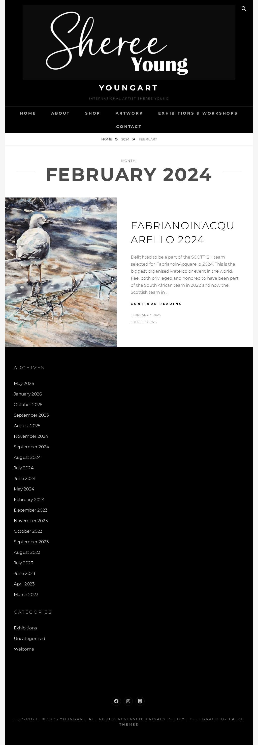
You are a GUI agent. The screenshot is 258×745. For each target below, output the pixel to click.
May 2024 (24, 488)
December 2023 (30, 510)
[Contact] (140, 701)
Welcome (24, 649)
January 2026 (28, 393)
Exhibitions (25, 627)
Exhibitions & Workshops (198, 113)
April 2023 (24, 583)
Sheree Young (144, 322)
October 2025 (28, 404)
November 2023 (31, 520)
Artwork (129, 113)
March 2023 (26, 594)
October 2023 (28, 531)
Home (28, 113)
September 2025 (31, 415)
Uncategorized (29, 638)
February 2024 (29, 499)
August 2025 (27, 425)
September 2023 (31, 541)
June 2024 (25, 478)
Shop (93, 113)
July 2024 (24, 467)
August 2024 (27, 457)
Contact (129, 126)
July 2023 (23, 562)
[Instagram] (128, 701)
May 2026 (24, 383)
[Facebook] (116, 701)
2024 (125, 139)
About (60, 113)
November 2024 (31, 436)
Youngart (129, 87)
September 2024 (31, 446)
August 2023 (27, 552)
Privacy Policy (165, 719)
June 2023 (24, 573)
